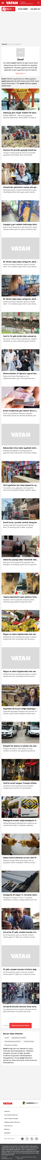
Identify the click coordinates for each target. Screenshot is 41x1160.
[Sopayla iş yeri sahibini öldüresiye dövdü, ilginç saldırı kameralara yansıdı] (20, 211)
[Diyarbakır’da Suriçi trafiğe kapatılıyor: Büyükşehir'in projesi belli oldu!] (20, 695)
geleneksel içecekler (19, 1038)
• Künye (17, 1157)
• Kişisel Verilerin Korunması (28, 1157)
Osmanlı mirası (29, 1041)
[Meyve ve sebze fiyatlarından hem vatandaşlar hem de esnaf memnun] (20, 621)
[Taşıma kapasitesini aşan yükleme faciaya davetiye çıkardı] (20, 583)
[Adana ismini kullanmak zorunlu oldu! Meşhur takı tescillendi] (20, 844)
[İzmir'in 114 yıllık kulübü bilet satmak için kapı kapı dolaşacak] (20, 323)
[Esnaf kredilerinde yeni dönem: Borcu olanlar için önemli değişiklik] (20, 397)
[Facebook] (27, 1138)
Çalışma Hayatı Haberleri (12, 1122)
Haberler (4, 44)
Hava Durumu (8, 1126)
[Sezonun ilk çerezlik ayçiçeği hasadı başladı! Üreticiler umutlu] (20, 136)
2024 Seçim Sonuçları (11, 1118)
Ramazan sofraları (11, 1045)
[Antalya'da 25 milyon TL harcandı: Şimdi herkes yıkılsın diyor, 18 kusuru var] (20, 881)
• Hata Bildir (19, 1158)
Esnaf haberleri (15, 44)
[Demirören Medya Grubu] (30, 1103)
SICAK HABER (23, 9)
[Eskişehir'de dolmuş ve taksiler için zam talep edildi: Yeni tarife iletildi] (20, 732)
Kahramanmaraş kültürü (13, 1041)
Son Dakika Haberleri (11, 1115)
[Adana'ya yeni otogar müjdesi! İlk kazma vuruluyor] (20, 99)
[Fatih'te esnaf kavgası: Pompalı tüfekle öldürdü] (20, 770)
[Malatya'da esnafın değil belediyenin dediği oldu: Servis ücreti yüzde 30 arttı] (20, 807)
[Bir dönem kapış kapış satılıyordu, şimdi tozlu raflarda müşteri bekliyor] (20, 248)
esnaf (7, 1038)
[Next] (22, 1138)
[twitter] (31, 1138)
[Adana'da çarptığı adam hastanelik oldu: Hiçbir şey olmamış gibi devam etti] (20, 546)
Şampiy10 (7, 1133)
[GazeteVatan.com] (7, 1103)
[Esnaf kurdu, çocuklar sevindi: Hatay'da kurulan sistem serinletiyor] (20, 509)
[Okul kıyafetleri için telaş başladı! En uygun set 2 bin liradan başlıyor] (20, 472)
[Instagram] (36, 1138)
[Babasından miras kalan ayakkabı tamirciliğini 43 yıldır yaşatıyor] (20, 434)
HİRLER (7, 9)
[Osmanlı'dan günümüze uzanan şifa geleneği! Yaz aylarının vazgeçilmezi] (20, 174)
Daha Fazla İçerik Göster (21, 1025)
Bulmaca (6, 1129)
